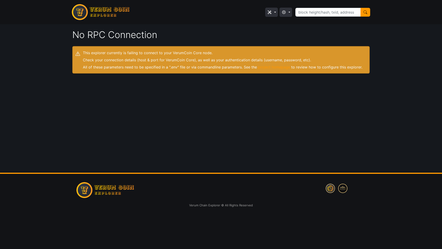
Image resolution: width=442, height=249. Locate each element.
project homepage (274, 67)
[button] (271, 12)
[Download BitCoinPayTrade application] (330, 187)
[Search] (365, 12)
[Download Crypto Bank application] (342, 187)
